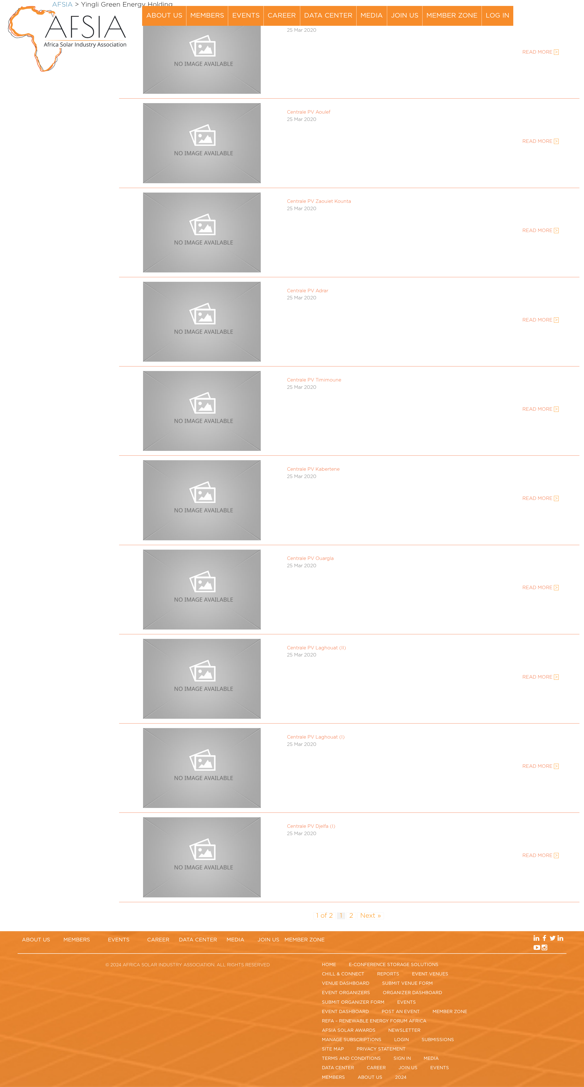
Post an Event (401, 1011)
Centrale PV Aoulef (308, 112)
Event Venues (430, 974)
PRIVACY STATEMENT (381, 1049)
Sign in (402, 1058)
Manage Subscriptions (351, 1039)
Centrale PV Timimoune (314, 380)
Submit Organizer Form (353, 1002)
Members (207, 15)
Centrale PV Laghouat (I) (316, 737)
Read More (540, 141)
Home (329, 964)
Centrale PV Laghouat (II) (316, 648)
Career (282, 15)
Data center (328, 15)
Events (246, 15)
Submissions (438, 1039)
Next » (370, 915)
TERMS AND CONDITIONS (351, 1058)
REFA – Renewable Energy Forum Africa (374, 1021)
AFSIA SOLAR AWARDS (348, 1030)
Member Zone (451, 15)
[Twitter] (559, 11)
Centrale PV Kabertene (313, 469)
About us (164, 15)
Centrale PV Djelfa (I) (311, 826)
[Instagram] (552, 21)
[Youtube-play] (545, 21)
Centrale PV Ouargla (310, 558)
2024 (401, 1077)
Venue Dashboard (345, 983)
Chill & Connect (343, 974)
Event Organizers (346, 992)
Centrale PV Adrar (307, 291)
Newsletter (404, 1030)
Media (371, 15)
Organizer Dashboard (412, 992)
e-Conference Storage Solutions (393, 964)
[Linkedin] (545, 11)
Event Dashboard (345, 1011)
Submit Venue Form (407, 983)
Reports (388, 974)
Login (401, 1039)
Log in (497, 15)
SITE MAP (333, 1049)
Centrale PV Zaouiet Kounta (319, 201)
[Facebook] (552, 11)
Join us (404, 15)
